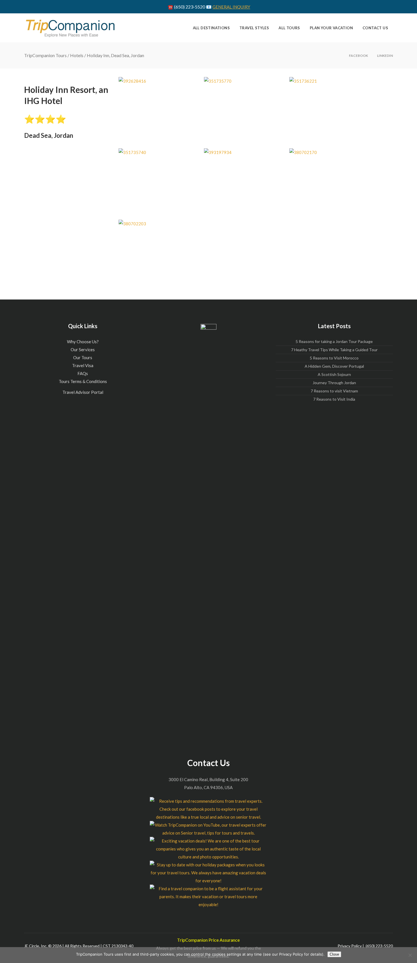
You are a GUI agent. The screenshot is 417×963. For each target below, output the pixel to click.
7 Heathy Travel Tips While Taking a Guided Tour (334, 349)
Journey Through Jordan (334, 382)
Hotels (76, 55)
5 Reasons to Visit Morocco (334, 357)
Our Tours (82, 357)
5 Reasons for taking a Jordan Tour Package (334, 341)
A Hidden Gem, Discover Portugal (334, 366)
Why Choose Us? (83, 341)
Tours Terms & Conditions (83, 381)
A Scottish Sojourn (334, 374)
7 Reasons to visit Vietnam (334, 390)
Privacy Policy (350, 945)
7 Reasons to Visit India (334, 399)
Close (334, 954)
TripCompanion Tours (45, 55)
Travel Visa (82, 365)
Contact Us (208, 763)
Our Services (83, 349)
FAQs (82, 373)
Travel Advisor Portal (82, 392)
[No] (410, 955)
